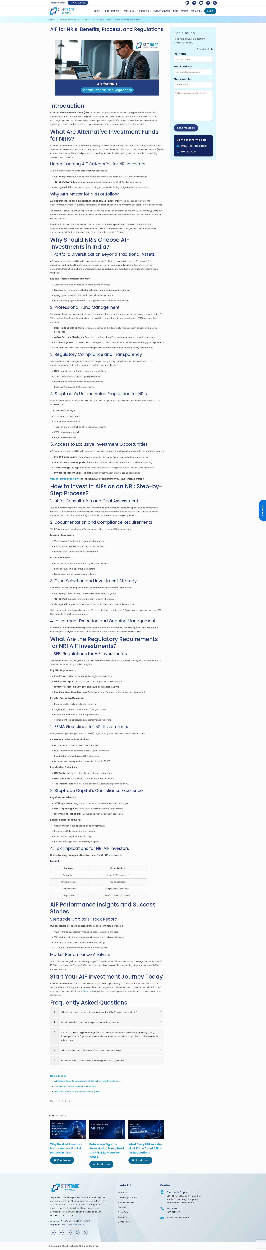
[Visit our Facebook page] (194, 3)
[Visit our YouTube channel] (201, 3)
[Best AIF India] (107, 68)
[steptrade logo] (62, 11)
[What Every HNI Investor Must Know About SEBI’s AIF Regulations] (146, 1129)
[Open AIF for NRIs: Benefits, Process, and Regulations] (155, 43)
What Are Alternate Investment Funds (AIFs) (77, 1091)
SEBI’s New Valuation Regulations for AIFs (75, 1086)
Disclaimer (123, 1216)
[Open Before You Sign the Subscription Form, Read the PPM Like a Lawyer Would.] (121, 1123)
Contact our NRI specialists (65, 478)
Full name (186, 53)
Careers (122, 1207)
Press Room (124, 1212)
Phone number (189, 79)
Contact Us (124, 1221)
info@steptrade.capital (194, 145)
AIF (86, 19)
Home (51, 19)
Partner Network (126, 1202)
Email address (189, 66)
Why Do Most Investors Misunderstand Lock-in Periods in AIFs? (66, 1148)
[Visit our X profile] (215, 3)
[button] (98, 11)
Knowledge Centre (70, 19)
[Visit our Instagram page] (208, 3)
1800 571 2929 (188, 151)
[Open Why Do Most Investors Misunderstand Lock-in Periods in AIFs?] (82, 1123)
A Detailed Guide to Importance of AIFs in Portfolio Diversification (87, 1081)
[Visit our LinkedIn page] (187, 3)
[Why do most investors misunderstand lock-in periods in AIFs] (68, 1129)
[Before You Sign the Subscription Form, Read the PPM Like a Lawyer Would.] (107, 1129)
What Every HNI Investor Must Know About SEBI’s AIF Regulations (145, 1148)
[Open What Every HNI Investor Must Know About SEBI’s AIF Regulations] (160, 1123)
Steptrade (88, 991)
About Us (123, 1192)
